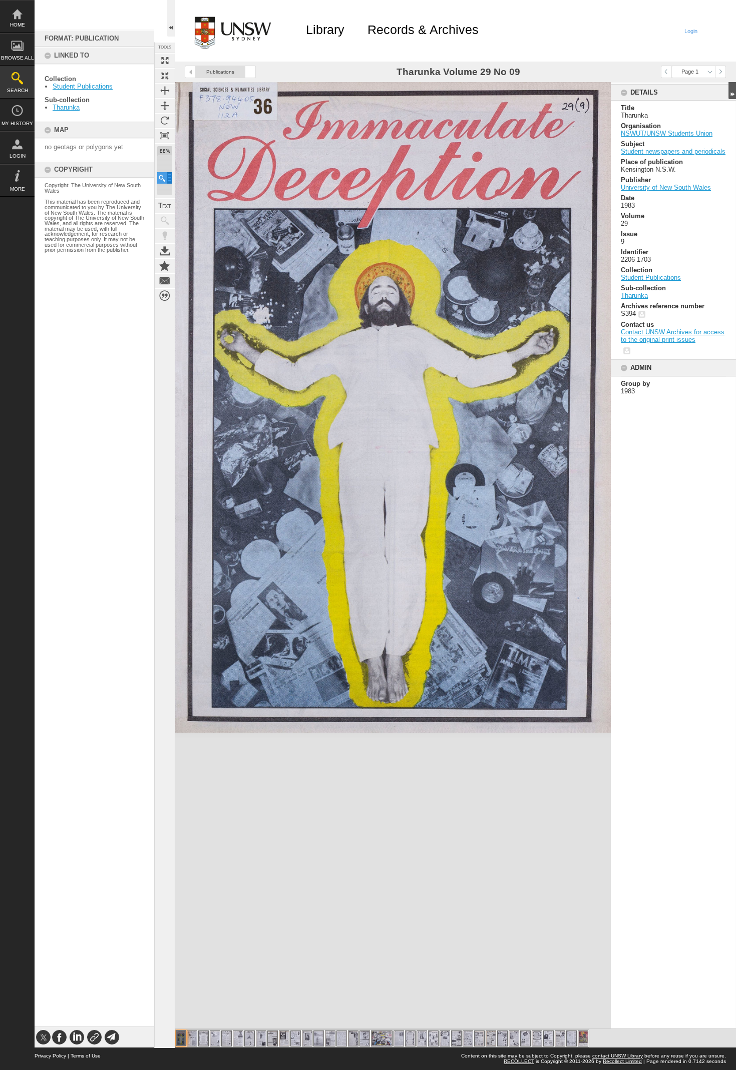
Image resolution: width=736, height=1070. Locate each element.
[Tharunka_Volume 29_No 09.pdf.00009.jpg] (272, 1038)
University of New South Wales (666, 187)
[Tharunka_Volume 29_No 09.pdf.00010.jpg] (284, 1038)
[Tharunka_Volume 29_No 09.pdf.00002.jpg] (192, 1038)
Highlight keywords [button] (165, 235)
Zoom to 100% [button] (165, 135)
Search (17, 90)
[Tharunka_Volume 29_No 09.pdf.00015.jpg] (341, 1038)
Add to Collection (165, 265)
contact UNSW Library (617, 1055)
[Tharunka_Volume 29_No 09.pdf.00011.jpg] (295, 1038)
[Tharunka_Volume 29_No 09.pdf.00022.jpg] (433, 1038)
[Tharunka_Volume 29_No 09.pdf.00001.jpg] (181, 1038)
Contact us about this (165, 280)
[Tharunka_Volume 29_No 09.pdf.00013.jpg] (318, 1038)
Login (18, 156)
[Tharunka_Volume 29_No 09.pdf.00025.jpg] (468, 1038)
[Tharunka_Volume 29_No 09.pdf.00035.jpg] (583, 1038)
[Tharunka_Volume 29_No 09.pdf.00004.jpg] (215, 1038)
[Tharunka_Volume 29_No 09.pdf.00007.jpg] (249, 1038)
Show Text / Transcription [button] (165, 205)
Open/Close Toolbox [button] (171, 18)
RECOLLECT (519, 1061)
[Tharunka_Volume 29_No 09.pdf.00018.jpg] (382, 1038)
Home (17, 25)
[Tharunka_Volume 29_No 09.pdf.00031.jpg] (537, 1038)
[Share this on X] (43, 1037)
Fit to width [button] (165, 90)
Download (165, 250)
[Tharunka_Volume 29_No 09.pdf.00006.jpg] (238, 1038)
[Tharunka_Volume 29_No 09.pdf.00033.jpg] (560, 1038)
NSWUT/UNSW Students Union (666, 133)
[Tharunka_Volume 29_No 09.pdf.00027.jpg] (491, 1038)
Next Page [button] (720, 72)
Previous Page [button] (666, 72)
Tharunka (66, 107)
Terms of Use (86, 1055)
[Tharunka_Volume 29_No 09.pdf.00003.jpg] (203, 1038)
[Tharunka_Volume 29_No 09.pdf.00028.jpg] (502, 1038)
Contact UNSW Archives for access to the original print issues (672, 335)
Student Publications (83, 86)
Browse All (17, 58)
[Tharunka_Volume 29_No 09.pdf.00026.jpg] (479, 1038)
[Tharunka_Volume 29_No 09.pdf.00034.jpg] (571, 1038)
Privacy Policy (50, 1055)
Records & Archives (423, 30)
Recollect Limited (622, 1061)
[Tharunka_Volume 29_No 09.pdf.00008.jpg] (261, 1038)
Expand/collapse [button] (732, 90)
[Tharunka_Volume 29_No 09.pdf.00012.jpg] (307, 1038)
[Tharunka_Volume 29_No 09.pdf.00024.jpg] (456, 1038)
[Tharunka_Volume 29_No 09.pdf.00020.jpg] (410, 1038)
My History (17, 123)
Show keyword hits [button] (165, 220)
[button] (164, 178)
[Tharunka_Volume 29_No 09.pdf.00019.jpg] (399, 1038)
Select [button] (710, 72)
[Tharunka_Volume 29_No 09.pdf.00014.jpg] (330, 1038)
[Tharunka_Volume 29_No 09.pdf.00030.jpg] (525, 1038)
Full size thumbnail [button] (165, 60)
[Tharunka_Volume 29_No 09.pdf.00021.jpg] (422, 1038)
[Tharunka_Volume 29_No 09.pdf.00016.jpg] (353, 1038)
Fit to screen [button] (165, 75)
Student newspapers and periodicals (673, 151)
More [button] (17, 189)
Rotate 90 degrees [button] (165, 120)
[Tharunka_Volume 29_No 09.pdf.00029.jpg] (514, 1038)
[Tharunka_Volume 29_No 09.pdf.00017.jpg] (364, 1038)
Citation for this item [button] (165, 295)
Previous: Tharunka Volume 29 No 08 (190, 72)
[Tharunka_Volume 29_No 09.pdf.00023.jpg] (445, 1038)
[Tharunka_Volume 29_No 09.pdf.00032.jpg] (548, 1038)
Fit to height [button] (165, 105)
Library (325, 30)
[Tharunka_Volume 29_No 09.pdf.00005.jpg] (226, 1038)
